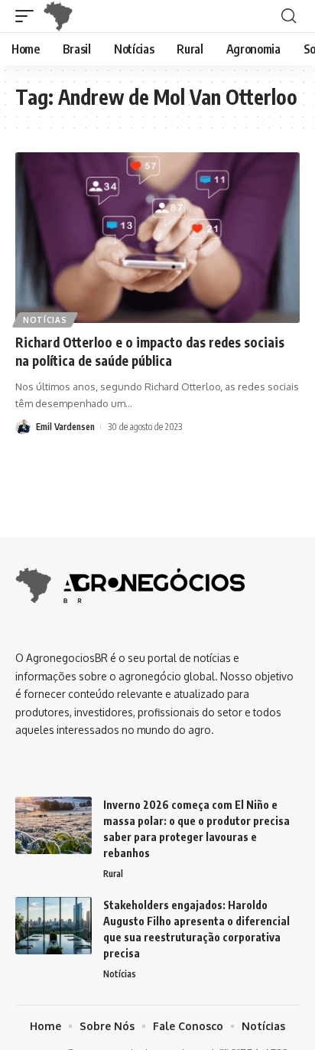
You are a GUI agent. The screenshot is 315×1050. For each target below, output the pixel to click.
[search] (289, 16)
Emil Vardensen (65, 426)
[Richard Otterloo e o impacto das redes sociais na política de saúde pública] (157, 237)
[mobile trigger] (28, 16)
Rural (113, 873)
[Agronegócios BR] (61, 16)
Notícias (45, 319)
